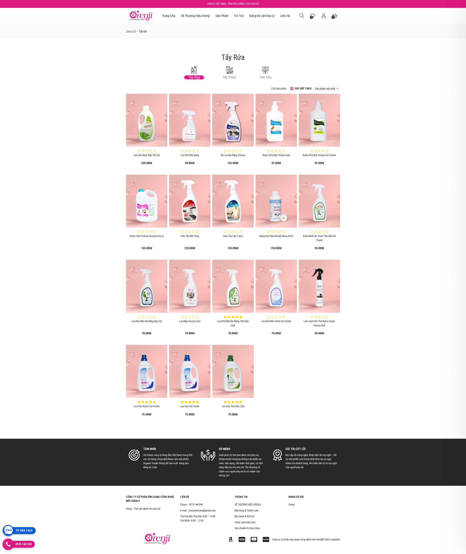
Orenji (292, 504)
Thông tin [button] (240, 497)
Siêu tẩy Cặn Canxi (233, 236)
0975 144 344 (196, 504)
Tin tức (239, 16)
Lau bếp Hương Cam (190, 321)
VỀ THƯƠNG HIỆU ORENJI (247, 504)
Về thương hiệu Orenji (195, 16)
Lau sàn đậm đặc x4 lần (147, 155)
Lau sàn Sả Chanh (189, 406)
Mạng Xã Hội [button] (296, 497)
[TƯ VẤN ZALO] (8, 530)
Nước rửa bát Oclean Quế (276, 155)
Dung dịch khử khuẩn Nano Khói (276, 236)
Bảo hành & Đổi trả (244, 516)
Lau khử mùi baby (190, 155)
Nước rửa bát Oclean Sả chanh (319, 155)
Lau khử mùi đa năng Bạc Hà (146, 321)
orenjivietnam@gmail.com (202, 510)
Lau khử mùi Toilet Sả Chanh (276, 321)
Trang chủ (168, 16)
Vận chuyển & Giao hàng (247, 528)
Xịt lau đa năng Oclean (233, 155)
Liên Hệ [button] (184, 497)
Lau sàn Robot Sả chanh (147, 406)
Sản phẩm (222, 16)
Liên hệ (285, 16)
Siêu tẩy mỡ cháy (190, 236)
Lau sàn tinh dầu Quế (233, 406)
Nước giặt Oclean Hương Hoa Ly (147, 236)
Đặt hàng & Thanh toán (246, 510)
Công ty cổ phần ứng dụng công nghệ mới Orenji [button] (150, 499)
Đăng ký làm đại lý (262, 16)
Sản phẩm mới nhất (325, 88)
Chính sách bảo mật (244, 522)
